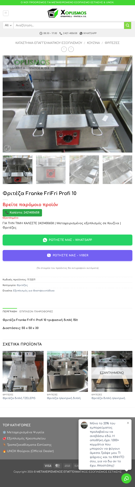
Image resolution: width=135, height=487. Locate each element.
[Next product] (64, 49)
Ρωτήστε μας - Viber (70, 255)
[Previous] (10, 104)
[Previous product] (71, 49)
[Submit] (127, 25)
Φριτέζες (112, 43)
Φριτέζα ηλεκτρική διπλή (64, 398)
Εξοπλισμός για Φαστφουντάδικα (33, 290)
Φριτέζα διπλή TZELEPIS (19, 398)
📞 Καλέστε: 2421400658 (22, 212)
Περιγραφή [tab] (10, 311)
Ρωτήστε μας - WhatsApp (70, 240)
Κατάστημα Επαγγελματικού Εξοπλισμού (48, 43)
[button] (6, 13)
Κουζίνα (93, 43)
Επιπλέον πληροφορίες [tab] (36, 311)
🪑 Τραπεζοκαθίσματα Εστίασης (27, 444)
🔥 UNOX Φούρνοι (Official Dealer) (28, 451)
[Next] (125, 104)
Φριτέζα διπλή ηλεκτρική (108, 398)
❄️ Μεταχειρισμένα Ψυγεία (23, 432)
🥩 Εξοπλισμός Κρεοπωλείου (24, 438)
